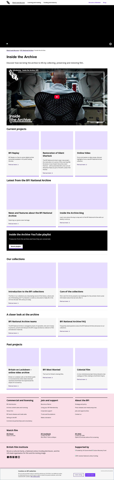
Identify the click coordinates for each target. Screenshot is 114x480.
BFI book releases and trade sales (17, 414)
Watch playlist (16, 246)
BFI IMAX (78, 434)
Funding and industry (50, 2)
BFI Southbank (46, 434)
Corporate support (46, 411)
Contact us (78, 414)
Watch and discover (18, 2)
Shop (104, 2)
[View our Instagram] (13, 457)
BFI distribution (11, 404)
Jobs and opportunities (82, 411)
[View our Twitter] (8, 457)
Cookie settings (79, 475)
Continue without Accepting (107, 470)
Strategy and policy (81, 404)
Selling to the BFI (12, 417)
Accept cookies (90, 475)
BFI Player (10, 434)
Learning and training (34, 2)
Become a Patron (46, 404)
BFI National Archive (26, 50)
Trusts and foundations (48, 414)
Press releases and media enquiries (86, 407)
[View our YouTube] (18, 457)
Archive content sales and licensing (17, 407)
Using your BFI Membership (49, 407)
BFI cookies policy (35, 476)
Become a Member (95, 2)
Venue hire (10, 411)
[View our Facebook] (10, 457)
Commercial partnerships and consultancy (19, 421)
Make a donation (46, 417)
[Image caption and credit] (110, 44)
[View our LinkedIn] (16, 457)
